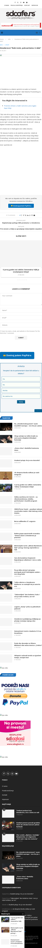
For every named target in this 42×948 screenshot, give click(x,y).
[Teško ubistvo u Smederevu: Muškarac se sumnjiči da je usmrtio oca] (6, 585)
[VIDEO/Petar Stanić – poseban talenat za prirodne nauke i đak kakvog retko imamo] (6, 512)
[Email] (26, 2)
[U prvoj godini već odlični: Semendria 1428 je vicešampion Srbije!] (21, 254)
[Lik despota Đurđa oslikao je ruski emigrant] (6, 476)
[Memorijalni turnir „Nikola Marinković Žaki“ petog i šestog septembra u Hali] (6, 549)
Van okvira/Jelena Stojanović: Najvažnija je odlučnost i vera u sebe (27, 559)
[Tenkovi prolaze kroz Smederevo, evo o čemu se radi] (8, 814)
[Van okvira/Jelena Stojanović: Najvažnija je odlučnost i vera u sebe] (6, 561)
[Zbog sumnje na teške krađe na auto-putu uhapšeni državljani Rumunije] (6, 439)
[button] (1, 260)
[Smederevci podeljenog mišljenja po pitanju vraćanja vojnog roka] (6, 622)
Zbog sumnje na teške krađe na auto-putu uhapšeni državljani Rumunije (26, 438)
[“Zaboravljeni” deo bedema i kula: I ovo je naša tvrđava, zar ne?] (6, 598)
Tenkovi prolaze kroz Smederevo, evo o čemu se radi (27, 812)
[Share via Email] (34, 215)
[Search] (40, 33)
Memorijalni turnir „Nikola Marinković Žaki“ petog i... (17, 930)
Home (2, 39)
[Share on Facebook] (23, 215)
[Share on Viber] (32, 215)
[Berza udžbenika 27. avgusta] (6, 524)
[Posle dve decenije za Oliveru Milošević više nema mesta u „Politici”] (6, 646)
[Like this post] (21, 215)
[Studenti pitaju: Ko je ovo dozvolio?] (6, 463)
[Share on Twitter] (25, 215)
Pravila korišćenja (17, 5)
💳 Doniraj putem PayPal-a (17, 355)
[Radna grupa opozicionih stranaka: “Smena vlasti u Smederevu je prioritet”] (6, 537)
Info (9, 39)
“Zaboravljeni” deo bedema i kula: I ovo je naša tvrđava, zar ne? (27, 595)
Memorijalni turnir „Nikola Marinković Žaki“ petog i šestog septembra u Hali (28, 548)
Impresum (35, 5)
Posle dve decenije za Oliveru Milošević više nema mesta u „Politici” (28, 644)
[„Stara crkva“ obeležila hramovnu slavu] (6, 451)
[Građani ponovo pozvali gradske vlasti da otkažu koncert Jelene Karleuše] (8, 826)
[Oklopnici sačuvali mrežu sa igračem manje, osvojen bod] (6, 659)
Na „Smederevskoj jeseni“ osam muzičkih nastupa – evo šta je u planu (28, 425)
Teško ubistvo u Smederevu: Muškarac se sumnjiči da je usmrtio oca (27, 584)
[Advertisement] (21, 172)
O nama (6, 5)
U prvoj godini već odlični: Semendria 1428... (17, 919)
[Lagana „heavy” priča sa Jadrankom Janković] (6, 610)
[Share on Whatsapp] (29, 215)
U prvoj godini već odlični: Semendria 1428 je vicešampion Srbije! (21, 271)
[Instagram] (20, 2)
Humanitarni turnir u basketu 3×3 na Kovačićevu (27, 632)
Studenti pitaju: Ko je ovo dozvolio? (27, 460)
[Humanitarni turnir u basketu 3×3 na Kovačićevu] (6, 634)
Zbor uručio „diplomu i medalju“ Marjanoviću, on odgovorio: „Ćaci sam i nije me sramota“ (27, 837)
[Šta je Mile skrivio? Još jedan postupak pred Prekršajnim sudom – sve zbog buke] (6, 573)
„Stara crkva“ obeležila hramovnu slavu (26, 449)
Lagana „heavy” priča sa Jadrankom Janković (27, 608)
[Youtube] (23, 2)
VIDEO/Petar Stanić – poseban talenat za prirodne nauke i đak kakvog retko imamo (28, 511)
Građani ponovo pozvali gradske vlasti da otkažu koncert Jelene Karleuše (28, 825)
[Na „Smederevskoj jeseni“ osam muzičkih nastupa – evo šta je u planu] (6, 427)
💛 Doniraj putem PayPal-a (21, 206)
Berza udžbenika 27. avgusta (24, 521)
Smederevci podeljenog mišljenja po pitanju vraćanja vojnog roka (27, 620)
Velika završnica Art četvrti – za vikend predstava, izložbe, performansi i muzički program (26, 499)
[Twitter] (17, 2)
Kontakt (27, 5)
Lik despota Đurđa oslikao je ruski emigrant (26, 474)
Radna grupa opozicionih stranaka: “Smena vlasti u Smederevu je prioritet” (27, 535)
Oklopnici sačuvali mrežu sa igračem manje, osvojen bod (27, 656)
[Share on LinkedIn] (27, 215)
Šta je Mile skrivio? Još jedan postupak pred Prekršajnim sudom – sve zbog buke (27, 572)
